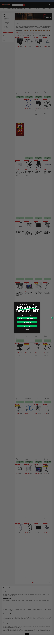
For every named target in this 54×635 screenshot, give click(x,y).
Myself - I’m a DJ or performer (27, 318)
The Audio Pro (27, 322)
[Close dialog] (15, 302)
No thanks (27, 329)
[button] (52, 318)
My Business (27, 326)
